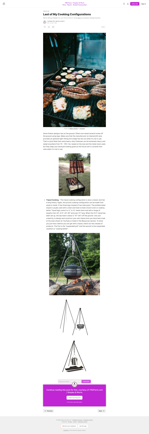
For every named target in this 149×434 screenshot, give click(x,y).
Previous (50, 411)
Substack (66, 430)
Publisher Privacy (77, 420)
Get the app (83, 426)
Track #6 (46, 11)
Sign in (143, 4)
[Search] (124, 4)
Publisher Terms (88, 420)
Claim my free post (74, 398)
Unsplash (82, 128)
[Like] (45, 27)
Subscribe (135, 4)
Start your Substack (70, 426)
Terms (75, 422)
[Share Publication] (128, 4)
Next (100, 411)
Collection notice (82, 422)
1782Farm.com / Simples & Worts (55, 21)
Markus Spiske (74, 128)
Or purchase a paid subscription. (74, 402)
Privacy (70, 422)
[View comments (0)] (49, 27)
